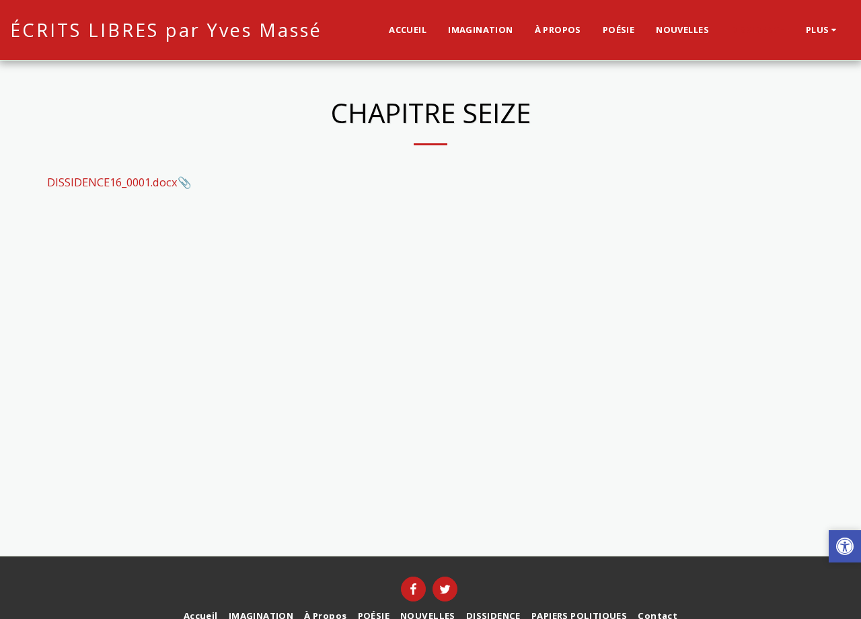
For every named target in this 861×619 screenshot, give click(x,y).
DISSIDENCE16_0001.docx (112, 182)
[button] (845, 548)
